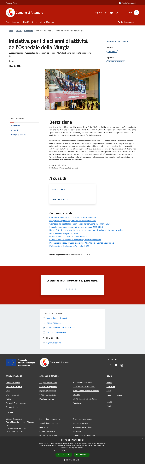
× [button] (142, 439)
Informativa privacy (80, 423)
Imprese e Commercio (47, 390)
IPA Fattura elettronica (48, 435)
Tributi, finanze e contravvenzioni (86, 390)
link (94, 450)
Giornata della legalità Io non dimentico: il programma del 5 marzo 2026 (80, 223)
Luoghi (109, 402)
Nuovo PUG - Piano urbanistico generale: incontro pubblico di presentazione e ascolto (86, 230)
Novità (19, 30)
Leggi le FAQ (44, 427)
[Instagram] (116, 12)
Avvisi (108, 390)
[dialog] (72, 450)
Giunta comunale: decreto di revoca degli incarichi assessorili (75, 239)
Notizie (109, 382)
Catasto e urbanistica (47, 394)
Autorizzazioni (78, 402)
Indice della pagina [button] (17, 118)
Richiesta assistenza (47, 431)
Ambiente (76, 394)
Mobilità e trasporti (46, 399)
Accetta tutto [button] (63, 455)
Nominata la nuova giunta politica (63, 233)
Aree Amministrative (14, 386)
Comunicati (28, 30)
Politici (8, 399)
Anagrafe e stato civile (48, 382)
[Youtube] (110, 12)
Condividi (110, 41)
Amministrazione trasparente (84, 419)
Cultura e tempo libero (48, 386)
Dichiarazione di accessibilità (84, 435)
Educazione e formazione (82, 382)
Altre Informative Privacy (82, 427)
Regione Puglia (11, 3)
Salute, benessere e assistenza (85, 398)
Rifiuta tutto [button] (81, 455)
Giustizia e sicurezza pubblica (84, 386)
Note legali (77, 431)
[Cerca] (136, 12)
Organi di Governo (13, 382)
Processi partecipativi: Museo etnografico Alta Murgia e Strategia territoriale (81, 242)
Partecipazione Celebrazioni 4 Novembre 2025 (69, 246)
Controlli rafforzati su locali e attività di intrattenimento (72, 217)
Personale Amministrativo (16, 403)
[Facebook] (105, 12)
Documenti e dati (12, 407)
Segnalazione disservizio (48, 423)
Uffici (8, 390)
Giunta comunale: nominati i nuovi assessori (68, 236)
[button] (72, 460)
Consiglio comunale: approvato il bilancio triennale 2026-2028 (76, 226)
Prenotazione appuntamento (50, 419)
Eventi (108, 406)
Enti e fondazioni (12, 394)
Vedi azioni (122, 41)
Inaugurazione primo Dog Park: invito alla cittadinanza (72, 220)
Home (11, 30)
